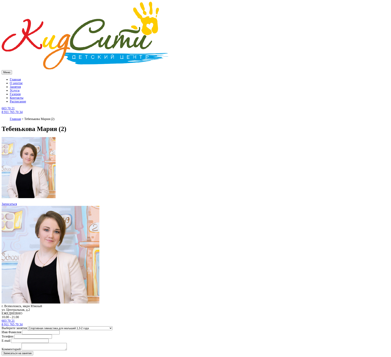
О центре (16, 83)
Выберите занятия (14, 328)
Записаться (9, 204)
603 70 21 (8, 108)
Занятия (15, 86)
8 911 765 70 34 (12, 112)
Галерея (15, 94)
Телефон (7, 336)
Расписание (18, 101)
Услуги (15, 90)
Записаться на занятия (17, 353)
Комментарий (11, 349)
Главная (15, 79)
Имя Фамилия (11, 332)
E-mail (6, 340)
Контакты (16, 97)
